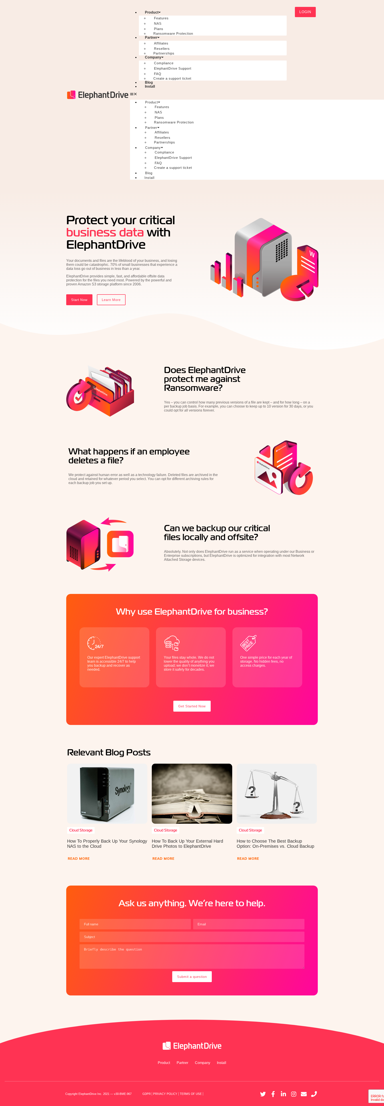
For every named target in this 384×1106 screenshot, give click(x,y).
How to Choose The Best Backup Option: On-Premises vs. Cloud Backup (275, 844)
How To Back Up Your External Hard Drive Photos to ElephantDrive (187, 844)
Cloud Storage (80, 830)
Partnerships (163, 53)
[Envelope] (304, 1094)
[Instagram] (293, 1094)
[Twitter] (263, 1094)
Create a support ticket (172, 78)
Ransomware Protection (173, 33)
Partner (151, 37)
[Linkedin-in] (283, 1094)
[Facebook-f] (273, 1094)
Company (153, 57)
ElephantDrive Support (172, 68)
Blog (149, 82)
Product (151, 12)
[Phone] (314, 1094)
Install (150, 86)
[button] (208, 94)
